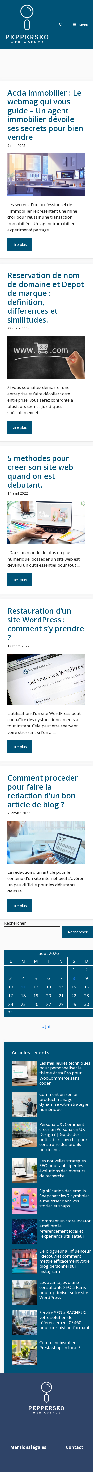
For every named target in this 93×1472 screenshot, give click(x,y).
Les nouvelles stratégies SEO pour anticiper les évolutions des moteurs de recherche (62, 1168)
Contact (74, 1447)
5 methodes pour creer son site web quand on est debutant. (40, 471)
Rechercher (15, 923)
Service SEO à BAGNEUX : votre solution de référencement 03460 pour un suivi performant (64, 1320)
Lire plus (19, 244)
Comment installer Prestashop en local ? (59, 1345)
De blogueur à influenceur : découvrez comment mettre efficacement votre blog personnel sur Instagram (65, 1261)
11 (23, 987)
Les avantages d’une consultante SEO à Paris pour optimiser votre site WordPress (63, 1289)
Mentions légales (28, 1447)
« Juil (47, 1026)
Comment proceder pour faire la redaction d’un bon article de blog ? (42, 791)
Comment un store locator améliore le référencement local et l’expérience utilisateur (65, 1228)
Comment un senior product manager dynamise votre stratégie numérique (63, 1101)
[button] (61, 25)
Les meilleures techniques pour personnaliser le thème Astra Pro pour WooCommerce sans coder (64, 1073)
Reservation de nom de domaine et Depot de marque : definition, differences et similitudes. (45, 297)
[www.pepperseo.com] (26, 24)
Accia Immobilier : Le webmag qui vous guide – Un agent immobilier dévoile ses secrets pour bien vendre (45, 115)
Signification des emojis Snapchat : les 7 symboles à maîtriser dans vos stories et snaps (64, 1198)
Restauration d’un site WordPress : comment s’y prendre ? (45, 624)
